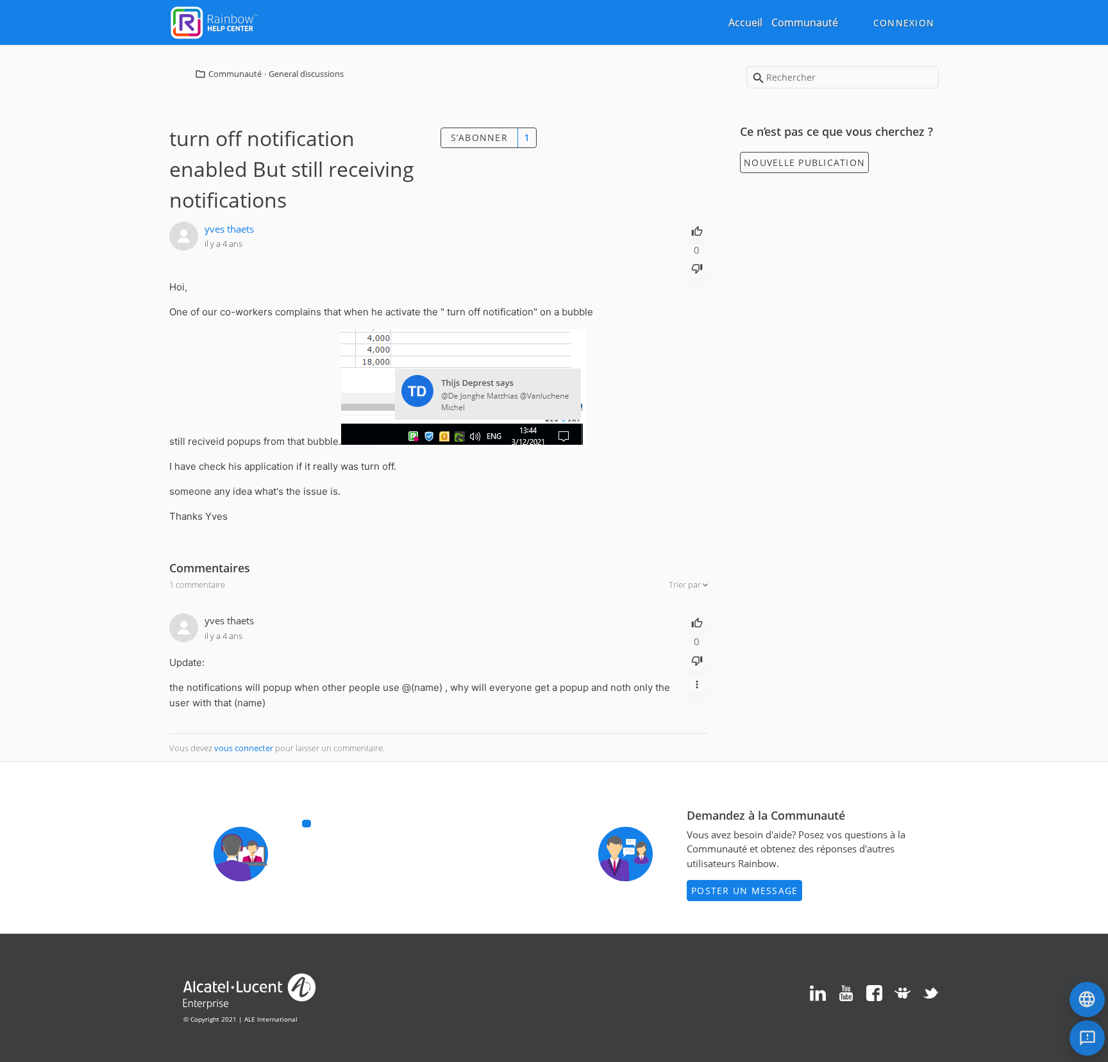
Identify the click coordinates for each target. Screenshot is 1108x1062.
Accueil (745, 22)
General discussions (306, 73)
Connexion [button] (903, 23)
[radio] (697, 230)
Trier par (686, 584)
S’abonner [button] (479, 137)
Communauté (804, 22)
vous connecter (243, 748)
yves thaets (229, 228)
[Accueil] (214, 21)
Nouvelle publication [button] (804, 162)
